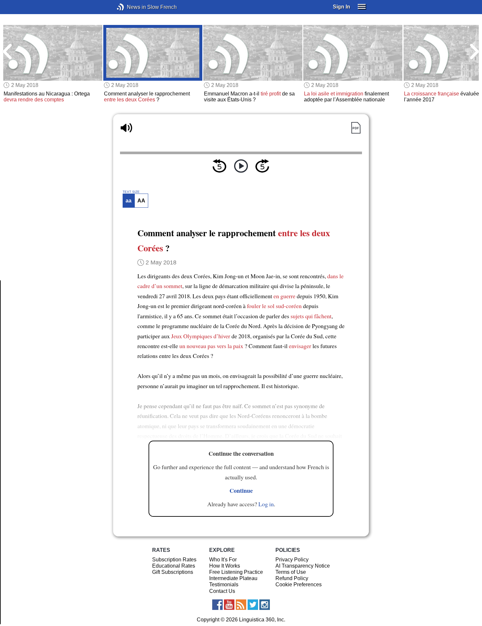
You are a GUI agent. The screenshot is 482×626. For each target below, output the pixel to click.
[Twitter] (253, 604)
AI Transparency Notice (302, 566)
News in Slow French (130, 7)
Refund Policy (291, 578)
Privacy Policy (292, 559)
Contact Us (222, 591)
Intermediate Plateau (233, 578)
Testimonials (223, 584)
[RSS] (241, 604)
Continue (241, 490)
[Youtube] (229, 604)
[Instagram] (264, 604)
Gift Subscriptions (172, 572)
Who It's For (223, 559)
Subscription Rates (174, 559)
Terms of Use (290, 572)
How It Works (224, 566)
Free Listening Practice (236, 572)
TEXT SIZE (131, 192)
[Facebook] (217, 604)
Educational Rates (173, 566)
